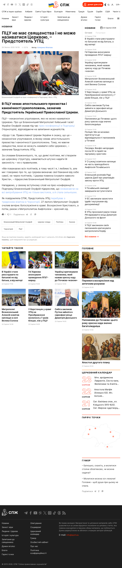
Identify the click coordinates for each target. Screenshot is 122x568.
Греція (81, 11)
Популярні (100, 33)
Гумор (86, 460)
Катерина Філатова (45, 47)
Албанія (28, 11)
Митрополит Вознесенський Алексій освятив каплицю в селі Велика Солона (10, 315)
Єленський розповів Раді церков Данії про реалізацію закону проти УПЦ (99, 178)
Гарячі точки (91, 417)
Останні (88, 33)
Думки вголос (8, 546)
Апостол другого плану (96, 362)
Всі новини (90, 236)
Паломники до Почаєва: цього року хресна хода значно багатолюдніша (101, 121)
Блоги (110, 18)
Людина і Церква (10, 531)
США (107, 11)
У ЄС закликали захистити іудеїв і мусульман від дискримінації (99, 201)
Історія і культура (10, 535)
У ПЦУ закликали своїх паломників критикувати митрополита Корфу (98, 228)
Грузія (90, 11)
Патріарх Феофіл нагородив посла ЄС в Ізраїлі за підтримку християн (99, 151)
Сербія (99, 11)
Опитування (35, 523)
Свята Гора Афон (43, 11)
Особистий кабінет (39, 542)
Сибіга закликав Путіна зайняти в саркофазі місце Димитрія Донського (98, 108)
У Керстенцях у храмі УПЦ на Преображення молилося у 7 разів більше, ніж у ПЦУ (39, 315)
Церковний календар (97, 372)
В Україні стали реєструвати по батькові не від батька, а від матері (99, 41)
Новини (5, 18)
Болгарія (58, 11)
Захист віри (7, 527)
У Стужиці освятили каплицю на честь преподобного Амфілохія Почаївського (100, 164)
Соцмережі (35, 527)
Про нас (34, 546)
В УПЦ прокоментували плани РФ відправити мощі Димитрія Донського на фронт (101, 215)
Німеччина (70, 11)
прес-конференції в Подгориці (57, 125)
